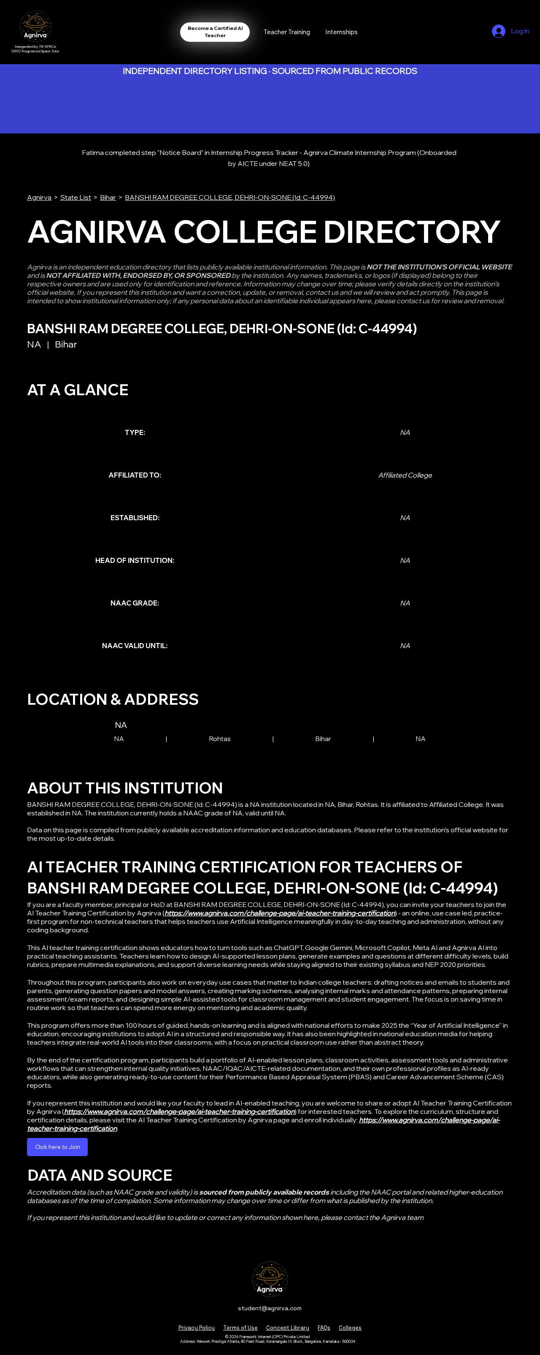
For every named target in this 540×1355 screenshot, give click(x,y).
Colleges (350, 1327)
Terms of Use (240, 1327)
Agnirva (39, 197)
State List (75, 197)
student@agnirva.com (270, 1308)
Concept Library (287, 1327)
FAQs (324, 1327)
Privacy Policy (196, 1327)
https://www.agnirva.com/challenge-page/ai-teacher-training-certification (280, 913)
